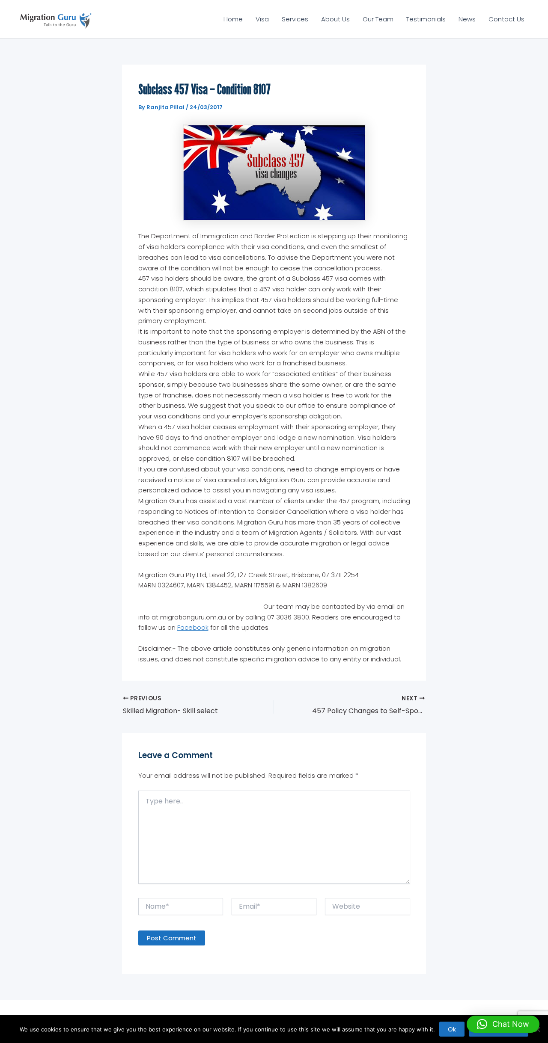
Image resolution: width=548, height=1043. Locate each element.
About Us (335, 19)
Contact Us (506, 19)
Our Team (378, 19)
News (467, 19)
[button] (503, 1024)
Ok (452, 1029)
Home (233, 19)
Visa (262, 19)
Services (295, 19)
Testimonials (426, 19)
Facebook (192, 627)
